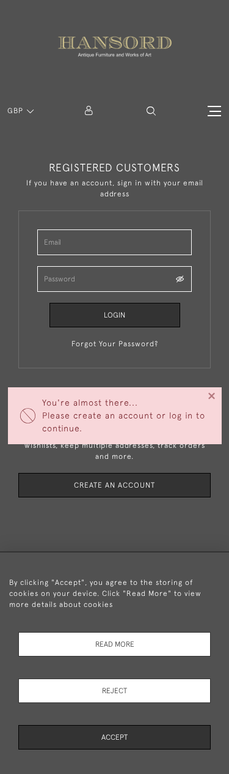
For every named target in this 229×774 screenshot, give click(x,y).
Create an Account (114, 485)
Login (114, 315)
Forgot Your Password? (114, 344)
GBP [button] (16, 110)
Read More (114, 644)
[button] (151, 111)
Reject (114, 691)
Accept (114, 737)
